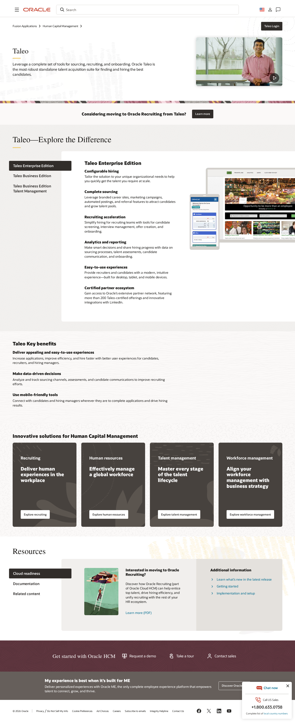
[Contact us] (278, 9)
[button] (16, 9)
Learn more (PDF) (139, 613)
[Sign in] (270, 9)
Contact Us (178, 711)
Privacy (40, 711)
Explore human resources (109, 514)
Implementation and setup (236, 593)
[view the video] (239, 61)
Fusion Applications (25, 26)
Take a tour (185, 656)
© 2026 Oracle (20, 711)
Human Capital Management (60, 26)
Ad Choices (103, 711)
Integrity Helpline (159, 711)
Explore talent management (179, 514)
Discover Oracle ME (234, 685)
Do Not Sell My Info (57, 711)
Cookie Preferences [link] (82, 711)
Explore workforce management (250, 514)
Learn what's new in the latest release (244, 579)
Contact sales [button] (225, 656)
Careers (117, 711)
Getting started (227, 586)
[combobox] (147, 9)
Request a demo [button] (142, 656)
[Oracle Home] (36, 9)
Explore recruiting (35, 514)
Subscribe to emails (135, 711)
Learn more (202, 114)
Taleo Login (271, 26)
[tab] (40, 166)
